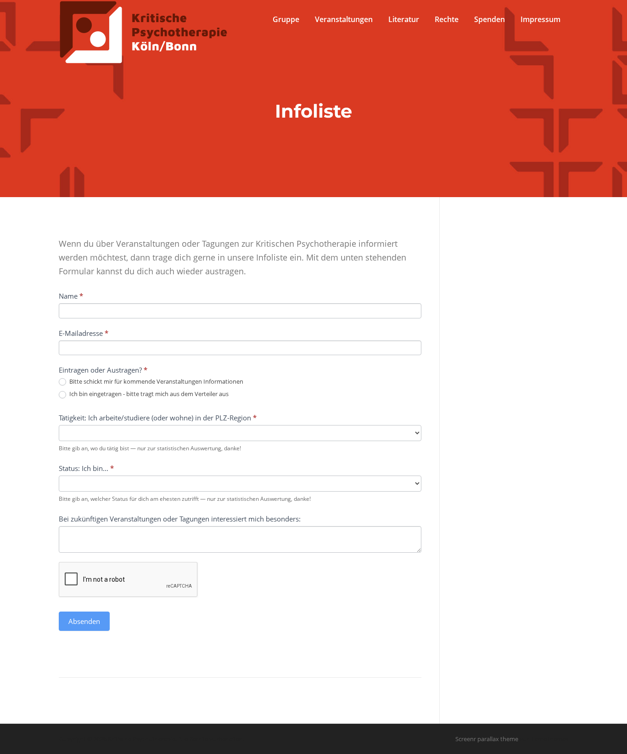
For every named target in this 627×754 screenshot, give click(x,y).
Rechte (447, 19)
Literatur (403, 19)
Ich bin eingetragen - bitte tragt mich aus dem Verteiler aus (148, 394)
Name (71, 295)
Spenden (489, 19)
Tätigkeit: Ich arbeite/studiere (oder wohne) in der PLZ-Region (158, 417)
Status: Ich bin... (86, 468)
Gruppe (286, 19)
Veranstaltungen (344, 19)
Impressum (540, 19)
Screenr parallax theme (486, 739)
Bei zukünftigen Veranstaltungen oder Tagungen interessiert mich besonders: (180, 518)
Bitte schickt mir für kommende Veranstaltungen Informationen (155, 382)
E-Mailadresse (83, 333)
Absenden (84, 621)
